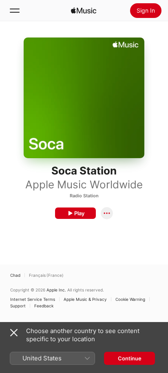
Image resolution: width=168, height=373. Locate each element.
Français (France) (46, 275)
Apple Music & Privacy (85, 299)
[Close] (14, 332)
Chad (15, 275)
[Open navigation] (15, 11)
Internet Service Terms (32, 299)
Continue (129, 358)
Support (18, 306)
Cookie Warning (130, 299)
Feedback (43, 306)
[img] (83, 10)
